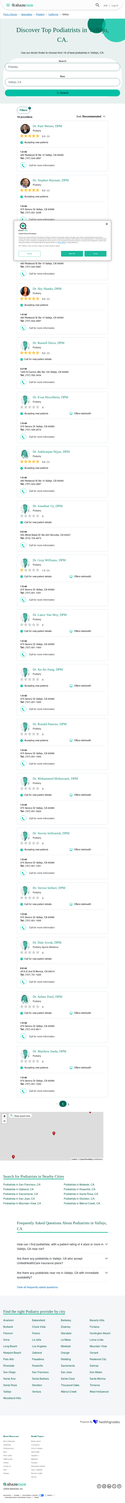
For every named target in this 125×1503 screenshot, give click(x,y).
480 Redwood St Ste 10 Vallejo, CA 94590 (42, 154)
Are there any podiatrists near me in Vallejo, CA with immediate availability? (58, 1274)
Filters (25, 109)
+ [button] (4, 1116)
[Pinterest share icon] (119, 1487)
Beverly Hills (97, 1320)
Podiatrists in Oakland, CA (18, 1189)
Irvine (6, 1339)
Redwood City (98, 1359)
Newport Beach (12, 1352)
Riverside (8, 1365)
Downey (65, 1327)
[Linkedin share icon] (109, 1487)
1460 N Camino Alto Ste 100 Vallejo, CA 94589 (44, 371)
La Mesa (66, 1339)
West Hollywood (99, 1391)
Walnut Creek (68, 1391)
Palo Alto (8, 1359)
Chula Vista (39, 1327)
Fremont (8, 1333)
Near (62, 76)
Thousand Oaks (70, 1385)
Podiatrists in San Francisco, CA (22, 1184)
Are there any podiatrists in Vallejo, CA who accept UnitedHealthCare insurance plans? (49, 1260)
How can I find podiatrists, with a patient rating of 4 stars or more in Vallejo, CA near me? (60, 1246)
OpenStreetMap (86, 1159)
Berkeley (66, 1320)
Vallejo (7, 1391)
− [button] (4, 1121)
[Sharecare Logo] (22, 5)
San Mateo (96, 1372)
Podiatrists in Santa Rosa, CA (81, 1194)
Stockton (37, 1385)
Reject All (72, 253)
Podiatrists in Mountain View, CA (22, 1203)
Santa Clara (68, 1378)
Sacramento (68, 1365)
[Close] (106, 224)
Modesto (66, 1346)
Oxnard (94, 1352)
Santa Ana (9, 1378)
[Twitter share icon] (114, 1487)
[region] (62, 240)
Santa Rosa (10, 1385)
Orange (65, 1352)
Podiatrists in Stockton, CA (79, 1198)
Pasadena (38, 1359)
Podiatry (40, 14)
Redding (66, 1359)
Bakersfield (38, 1320)
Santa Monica (98, 1378)
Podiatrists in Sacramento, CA (20, 1194)
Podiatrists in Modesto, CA (79, 1184)
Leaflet (74, 1159)
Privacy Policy (62, 242)
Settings (29, 253)
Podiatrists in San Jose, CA (19, 1198)
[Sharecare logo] (39, 1484)
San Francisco (40, 1372)
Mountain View (98, 1346)
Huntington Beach (100, 1333)
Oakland (37, 1352)
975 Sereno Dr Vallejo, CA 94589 (37, 209)
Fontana (94, 1327)
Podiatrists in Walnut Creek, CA (82, 1203)
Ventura (36, 1391)
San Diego (9, 1372)
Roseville (37, 1365)
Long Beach (10, 1346)
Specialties (26, 14)
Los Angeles (39, 1346)
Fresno (36, 1333)
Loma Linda (96, 1339)
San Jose (66, 1372)
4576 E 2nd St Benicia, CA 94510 (37, 971)
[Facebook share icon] (99, 1487)
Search (97, 5)
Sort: (88, 116)
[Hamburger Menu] (8, 5)
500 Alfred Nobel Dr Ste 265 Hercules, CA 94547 (45, 534)
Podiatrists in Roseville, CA (79, 1189)
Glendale (66, 1333)
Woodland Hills (12, 1398)
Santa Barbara (40, 1378)
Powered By (86, 1421)
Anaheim (8, 1320)
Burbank (8, 1327)
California (53, 14)
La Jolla (36, 1339)
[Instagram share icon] (104, 1487)
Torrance (95, 1385)
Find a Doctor (10, 14)
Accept (95, 253)
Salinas (94, 1365)
